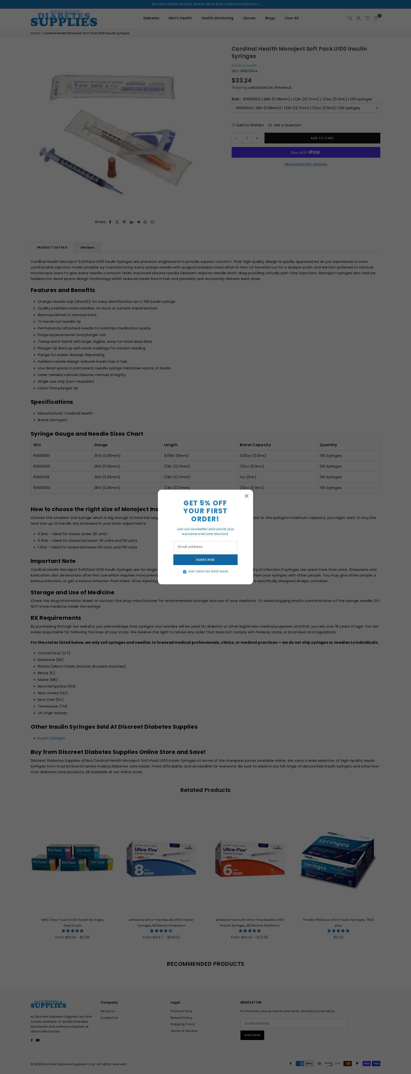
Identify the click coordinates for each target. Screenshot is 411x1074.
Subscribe (205, 559)
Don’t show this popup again (208, 571)
